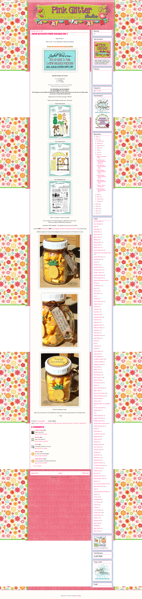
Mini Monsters (97, 372)
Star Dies (96, 473)
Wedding (96, 525)
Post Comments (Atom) (63, 477)
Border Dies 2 (97, 247)
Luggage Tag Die (98, 364)
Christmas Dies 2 (98, 270)
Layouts (96, 348)
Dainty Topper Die (98, 277)
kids (95, 343)
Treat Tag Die (97, 510)
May (98, 154)
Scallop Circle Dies (57, 423)
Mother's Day (97, 380)
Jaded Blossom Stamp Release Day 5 (101, 166)
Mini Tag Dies (97, 374)
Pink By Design (98, 398)
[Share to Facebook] (53, 421)
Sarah (36, 444)
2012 (97, 213)
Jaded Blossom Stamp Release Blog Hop (101, 161)
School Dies (97, 431)
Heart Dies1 (97, 332)
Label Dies (96, 346)
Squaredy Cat (97, 460)
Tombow (96, 507)
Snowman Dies (98, 449)
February (99, 199)
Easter (95, 288)
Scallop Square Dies (99, 426)
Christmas (96, 264)
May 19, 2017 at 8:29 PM (41, 463)
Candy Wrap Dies (98, 256)
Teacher (96, 494)
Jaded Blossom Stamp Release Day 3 (101, 177)
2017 (97, 139)
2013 (97, 210)
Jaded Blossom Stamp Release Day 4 (101, 172)
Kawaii (95, 340)
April (98, 194)
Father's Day (97, 304)
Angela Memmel (39, 458)
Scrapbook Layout (98, 434)
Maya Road (97, 367)
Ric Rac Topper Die (99, 407)
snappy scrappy (39, 430)
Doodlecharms (97, 285)
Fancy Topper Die (98, 301)
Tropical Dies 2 (44, 228)
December (100, 141)
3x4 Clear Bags (98, 221)
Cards (95, 262)
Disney (95, 283)
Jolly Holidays (97, 338)
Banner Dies (97, 234)
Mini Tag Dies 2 (98, 377)
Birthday (37, 423)
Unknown (37, 451)
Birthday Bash (97, 242)
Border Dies (97, 245)
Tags (95, 489)
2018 (97, 136)
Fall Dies (96, 298)
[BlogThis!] (50, 421)
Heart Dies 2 (97, 330)
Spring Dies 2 (97, 457)
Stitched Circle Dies (67, 423)
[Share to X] (52, 421)
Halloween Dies (98, 325)
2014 (97, 208)
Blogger (79, 595)
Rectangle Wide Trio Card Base (102, 403)
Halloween (96, 322)
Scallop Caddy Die (98, 415)
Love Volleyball (97, 356)
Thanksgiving (97, 499)
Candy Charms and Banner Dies (102, 252)
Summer (96, 481)
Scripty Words (97, 436)
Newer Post (34, 473)
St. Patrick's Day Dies (99, 465)
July (98, 150)
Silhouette (96, 441)
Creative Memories (99, 275)
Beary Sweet (97, 237)
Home (60, 473)
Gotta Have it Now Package (60, 46)
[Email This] (49, 421)
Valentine (96, 517)
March (99, 196)
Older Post (85, 473)
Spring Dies (97, 455)
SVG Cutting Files (98, 486)
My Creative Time (98, 382)
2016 (97, 204)
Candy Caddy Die (98, 250)
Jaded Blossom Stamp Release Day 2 (101, 182)
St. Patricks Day (98, 468)
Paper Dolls (97, 390)
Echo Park (96, 291)
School (95, 428)
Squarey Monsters (98, 462)
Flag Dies (62, 228)
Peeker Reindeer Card (99, 396)
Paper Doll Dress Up (99, 388)
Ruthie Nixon (97, 410)
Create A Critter (98, 272)
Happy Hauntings (98, 327)
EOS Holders (97, 293)
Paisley (95, 385)
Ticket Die (96, 504)
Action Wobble (97, 224)
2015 (97, 206)
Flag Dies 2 (97, 312)
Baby (95, 226)
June (98, 152)
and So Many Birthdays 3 (70, 228)
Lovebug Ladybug (98, 361)
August (99, 147)
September (100, 145)
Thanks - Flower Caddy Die (101, 186)
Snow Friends (97, 447)
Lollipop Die (97, 354)
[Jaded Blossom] (102, 113)
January (99, 201)
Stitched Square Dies (99, 478)
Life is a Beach (97, 351)
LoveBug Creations (99, 359)
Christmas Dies (98, 267)
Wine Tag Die (97, 528)
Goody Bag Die (98, 317)
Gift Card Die (97, 314)
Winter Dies (97, 531)
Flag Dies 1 (97, 309)
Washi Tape (97, 523)
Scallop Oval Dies (98, 420)
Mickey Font (97, 369)
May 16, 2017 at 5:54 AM (41, 455)
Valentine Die (97, 520)
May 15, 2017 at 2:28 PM (41, 448)
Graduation (97, 319)
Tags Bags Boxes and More (101, 491)
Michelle (37, 437)
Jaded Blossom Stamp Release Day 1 (101, 190)
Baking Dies (97, 231)
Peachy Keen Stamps (99, 393)
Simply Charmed (98, 444)
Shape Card (97, 439)
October (99, 143)
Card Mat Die (97, 259)
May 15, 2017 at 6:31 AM (41, 434)
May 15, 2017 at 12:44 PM (41, 441)
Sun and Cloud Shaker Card (101, 483)
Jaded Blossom (48, 423)
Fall (95, 296)
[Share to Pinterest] (55, 421)
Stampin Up (97, 470)
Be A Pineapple (55, 228)
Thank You (96, 497)
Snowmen (96, 452)
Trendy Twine (97, 512)
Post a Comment (37, 466)
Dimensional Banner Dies (100, 280)
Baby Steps (97, 229)
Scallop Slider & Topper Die (101, 423)
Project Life (97, 401)
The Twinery (75, 423)
